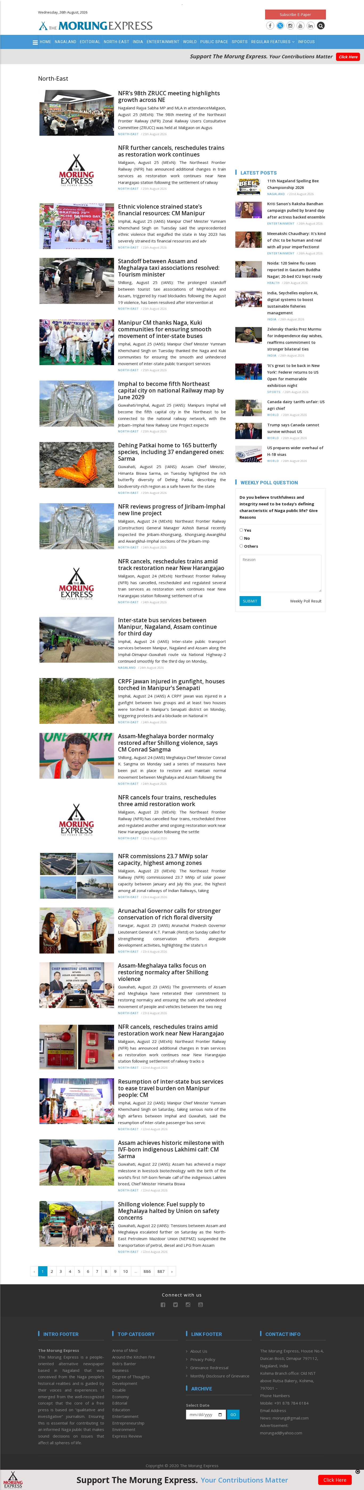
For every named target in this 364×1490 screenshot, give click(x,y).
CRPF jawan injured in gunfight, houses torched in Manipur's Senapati (171, 684)
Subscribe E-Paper (295, 14)
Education (121, 1409)
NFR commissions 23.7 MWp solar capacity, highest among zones (163, 859)
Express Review (127, 1436)
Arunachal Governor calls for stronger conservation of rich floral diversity (169, 914)
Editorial (90, 42)
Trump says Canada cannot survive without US (293, 428)
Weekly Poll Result (306, 601)
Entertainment (163, 42)
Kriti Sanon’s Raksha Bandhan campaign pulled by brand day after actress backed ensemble (296, 210)
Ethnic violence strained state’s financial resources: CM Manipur (161, 210)
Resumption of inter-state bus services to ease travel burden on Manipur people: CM (170, 1088)
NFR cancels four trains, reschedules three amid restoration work (167, 800)
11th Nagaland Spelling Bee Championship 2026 (293, 184)
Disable (119, 1390)
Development (124, 1383)
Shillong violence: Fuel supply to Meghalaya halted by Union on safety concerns (168, 1211)
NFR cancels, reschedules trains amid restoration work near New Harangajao (171, 1030)
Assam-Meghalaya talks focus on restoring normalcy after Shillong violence (163, 972)
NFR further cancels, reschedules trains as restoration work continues (171, 151)
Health (273, 283)
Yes (247, 530)
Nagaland (65, 42)
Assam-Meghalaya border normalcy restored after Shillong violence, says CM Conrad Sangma (168, 743)
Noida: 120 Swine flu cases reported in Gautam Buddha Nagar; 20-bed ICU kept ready (294, 270)
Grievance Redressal (209, 1367)
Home (45, 42)
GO (233, 1414)
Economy (120, 1396)
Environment (123, 1429)
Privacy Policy (202, 1359)
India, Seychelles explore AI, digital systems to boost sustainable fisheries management (292, 302)
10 (125, 1271)
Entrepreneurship (128, 1423)
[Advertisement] (346, 706)
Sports (240, 42)
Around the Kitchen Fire (133, 1357)
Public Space (214, 42)
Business (120, 1370)
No (246, 538)
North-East (117, 42)
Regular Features (271, 42)
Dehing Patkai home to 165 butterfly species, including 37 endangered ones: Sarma (171, 452)
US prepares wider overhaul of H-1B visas (295, 451)
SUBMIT (250, 601)
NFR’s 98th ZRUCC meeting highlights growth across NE (169, 96)
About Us (198, 1351)
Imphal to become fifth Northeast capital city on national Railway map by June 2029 (171, 391)
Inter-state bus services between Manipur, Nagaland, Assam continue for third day (167, 627)
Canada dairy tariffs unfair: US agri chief (296, 405)
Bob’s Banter (124, 1363)
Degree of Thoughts (131, 1376)
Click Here (348, 56)
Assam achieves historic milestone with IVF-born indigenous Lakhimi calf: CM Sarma (171, 1149)
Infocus (306, 42)
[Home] (95, 25)
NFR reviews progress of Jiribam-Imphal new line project (171, 510)
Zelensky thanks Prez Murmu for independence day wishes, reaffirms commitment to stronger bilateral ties (294, 339)
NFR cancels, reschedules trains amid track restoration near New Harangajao (171, 564)
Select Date (197, 1405)
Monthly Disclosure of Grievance (219, 1375)
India (138, 42)
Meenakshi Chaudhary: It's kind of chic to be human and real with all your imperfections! (296, 240)
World (190, 42)
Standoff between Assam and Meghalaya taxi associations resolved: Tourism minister (169, 268)
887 (161, 1271)
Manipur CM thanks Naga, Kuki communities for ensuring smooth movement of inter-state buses (165, 329)
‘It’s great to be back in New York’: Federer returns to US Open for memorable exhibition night (293, 375)
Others (250, 546)
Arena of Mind (124, 1350)
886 (147, 1271)
